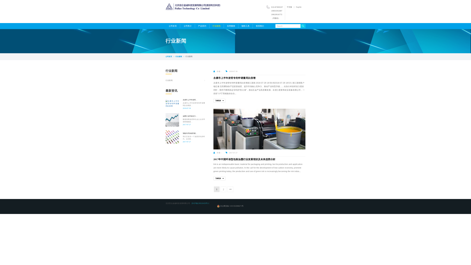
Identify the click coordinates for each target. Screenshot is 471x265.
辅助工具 (246, 26)
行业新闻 (217, 26)
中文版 (289, 7)
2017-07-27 (233, 153)
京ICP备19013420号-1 (200, 203)
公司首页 (173, 26)
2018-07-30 (233, 71)
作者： (219, 71)
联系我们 (260, 26)
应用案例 (231, 26)
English (298, 7)
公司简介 (188, 26)
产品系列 (202, 26)
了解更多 (218, 100)
